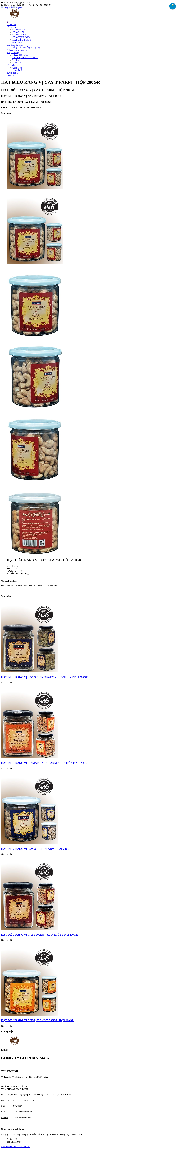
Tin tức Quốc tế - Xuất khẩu (25, 57)
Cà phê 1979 (18, 32)
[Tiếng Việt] (7, 7)
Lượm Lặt (16, 62)
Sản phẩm (11, 27)
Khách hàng (12, 65)
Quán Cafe (17, 68)
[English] (17, 7)
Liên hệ (10, 75)
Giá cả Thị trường (20, 55)
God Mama (17, 42)
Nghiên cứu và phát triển (18, 50)
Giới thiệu (11, 24)
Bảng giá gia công (15, 45)
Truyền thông (13, 52)
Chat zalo (5, 1146)
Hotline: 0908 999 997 (20, 1146)
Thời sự (15, 60)
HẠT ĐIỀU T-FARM (22, 40)
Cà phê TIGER (19, 34)
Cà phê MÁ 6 (18, 29)
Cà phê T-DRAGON (21, 37)
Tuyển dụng (12, 73)
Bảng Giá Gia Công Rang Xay (26, 47)
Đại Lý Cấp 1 (18, 70)
